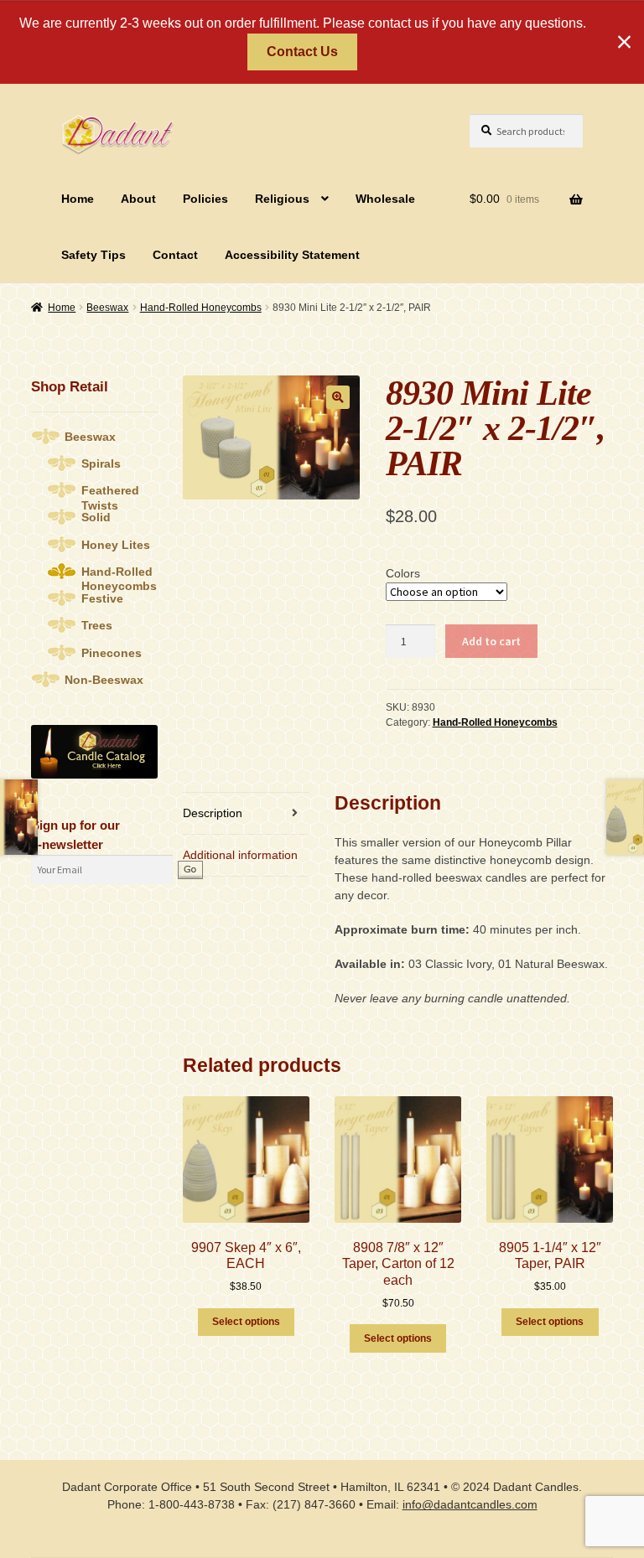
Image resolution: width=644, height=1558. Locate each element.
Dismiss (624, 41)
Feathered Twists (110, 491)
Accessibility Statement (292, 254)
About (138, 198)
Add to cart (491, 641)
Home (77, 198)
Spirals (101, 463)
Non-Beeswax (104, 679)
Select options (246, 1322)
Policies (205, 198)
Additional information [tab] (240, 855)
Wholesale (385, 198)
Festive (102, 598)
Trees (96, 625)
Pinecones (111, 653)
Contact (175, 254)
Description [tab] (212, 813)
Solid (96, 517)
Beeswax (107, 307)
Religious (282, 198)
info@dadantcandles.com (470, 1504)
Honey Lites (115, 544)
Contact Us (302, 51)
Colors (403, 573)
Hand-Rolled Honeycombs (201, 307)
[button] (338, 397)
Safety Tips (93, 254)
